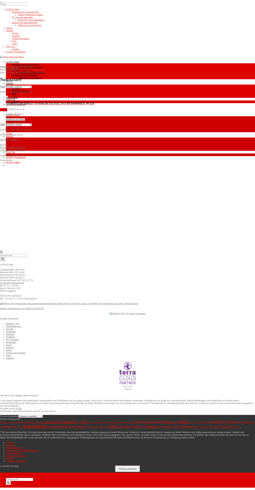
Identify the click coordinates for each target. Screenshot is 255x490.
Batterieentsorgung (14, 448)
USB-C (137, 426)
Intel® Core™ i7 (204, 422)
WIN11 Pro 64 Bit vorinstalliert (177, 427)
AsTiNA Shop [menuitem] (12, 9)
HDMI (182, 422)
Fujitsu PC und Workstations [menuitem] (31, 20)
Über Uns (10, 99)
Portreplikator (36, 426)
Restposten (11, 342)
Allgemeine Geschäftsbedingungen (22, 450)
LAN (242, 422)
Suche (9, 476)
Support (9, 83)
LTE (1, 427)
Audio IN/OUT (53, 422)
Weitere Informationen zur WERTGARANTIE (22, 308)
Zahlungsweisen (13, 453)
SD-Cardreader (77, 426)
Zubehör (10, 358)
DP (84, 422)
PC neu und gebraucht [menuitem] (22, 17)
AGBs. (19, 408)
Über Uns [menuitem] (10, 46)
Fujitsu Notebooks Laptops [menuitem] (30, 14)
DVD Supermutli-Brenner (113, 422)
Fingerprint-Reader (152, 422)
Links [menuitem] (14, 44)
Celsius (79, 422)
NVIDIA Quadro (17, 427)
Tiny (106, 427)
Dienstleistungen (13, 326)
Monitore (10, 334)
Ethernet (137, 422)
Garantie (16, 88)
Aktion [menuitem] (9, 28)
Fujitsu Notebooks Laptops (30, 120)
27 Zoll (10, 422)
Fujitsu (167, 422)
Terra (8, 355)
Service (3, 145)
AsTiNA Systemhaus (16, 157)
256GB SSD (18, 422)
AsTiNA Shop (12, 62)
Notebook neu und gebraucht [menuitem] (25, 12)
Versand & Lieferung (16, 456)
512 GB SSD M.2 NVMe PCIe (33, 422)
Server (9, 345)
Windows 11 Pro (207, 427)
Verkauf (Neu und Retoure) (13, 150)
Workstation (237, 427)
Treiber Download (20, 144)
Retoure (63, 426)
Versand (14, 117)
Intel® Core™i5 (192, 422)
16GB (6, 422)
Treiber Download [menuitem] (20, 38)
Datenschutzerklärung (16, 461)
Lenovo (249, 422)
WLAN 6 (227, 426)
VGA (143, 427)
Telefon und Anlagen (16, 353)
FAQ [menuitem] (14, 41)
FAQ (14, 94)
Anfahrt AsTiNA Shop (10, 155)
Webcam (151, 426)
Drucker (10, 329)
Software (10, 347)
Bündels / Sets (12, 323)
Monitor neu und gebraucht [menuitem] (24, 22)
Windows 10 (197, 427)
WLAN (217, 427)
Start (2, 72)
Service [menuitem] (15, 33)
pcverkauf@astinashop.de (32, 69)
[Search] (2, 259)
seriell (88, 427)
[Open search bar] (1, 252)
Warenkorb (12, 486)
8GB (1, 422)
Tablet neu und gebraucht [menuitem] (29, 25)
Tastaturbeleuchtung (97, 427)
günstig (175, 422)
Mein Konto (11, 474)
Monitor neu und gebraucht (24, 75)
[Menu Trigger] (1, 2)
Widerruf (10, 458)
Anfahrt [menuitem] (15, 49)
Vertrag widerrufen (127, 469)
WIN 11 (159, 427)
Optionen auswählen (15, 119)
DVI (124, 422)
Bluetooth (70, 422)
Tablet (9, 350)
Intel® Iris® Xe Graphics (225, 422)
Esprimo (129, 422)
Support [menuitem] (9, 30)
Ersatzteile (10, 331)
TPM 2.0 (115, 426)
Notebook (10, 337)
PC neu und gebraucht (22, 123)
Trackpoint (127, 427)
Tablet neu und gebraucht (29, 78)
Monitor (7, 427)
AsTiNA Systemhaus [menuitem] (16, 52)
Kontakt (9, 442)
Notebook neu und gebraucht (25, 64)
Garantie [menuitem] (16, 36)
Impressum (11, 445)
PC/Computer (12, 339)
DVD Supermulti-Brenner (95, 422)
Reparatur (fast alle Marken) (13, 147)
